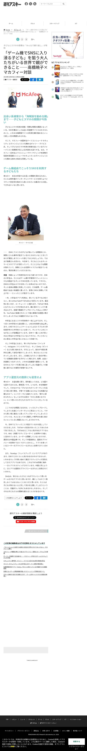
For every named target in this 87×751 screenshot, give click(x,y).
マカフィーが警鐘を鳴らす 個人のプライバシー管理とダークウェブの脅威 (26, 552)
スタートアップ (32, 23)
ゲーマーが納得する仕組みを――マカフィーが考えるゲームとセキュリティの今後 (26, 557)
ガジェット (17, 30)
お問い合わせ (46, 731)
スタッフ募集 (66, 731)
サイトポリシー (9, 731)
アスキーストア (76, 23)
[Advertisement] (43, 13)
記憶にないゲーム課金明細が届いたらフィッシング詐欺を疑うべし (24, 571)
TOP (7, 719)
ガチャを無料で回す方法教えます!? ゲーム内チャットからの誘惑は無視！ (25, 575)
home (8, 30)
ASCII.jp (34, 723)
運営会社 (36, 731)
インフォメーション (75, 719)
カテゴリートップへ (37, 531)
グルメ (11, 23)
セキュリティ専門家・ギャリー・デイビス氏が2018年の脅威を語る (24, 561)
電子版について (77, 731)
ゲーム (40, 719)
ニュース (22, 719)
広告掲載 (55, 731)
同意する (76, 742)
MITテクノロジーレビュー (49, 723)
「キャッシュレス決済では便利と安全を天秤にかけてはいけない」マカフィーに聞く (26, 547)
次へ (32, 39)
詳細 (12, 747)
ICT (54, 23)
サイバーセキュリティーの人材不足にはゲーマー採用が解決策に (23, 564)
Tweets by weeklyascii (32, 660)
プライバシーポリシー (23, 731)
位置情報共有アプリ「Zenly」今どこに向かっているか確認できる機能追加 (25, 567)
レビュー (14, 719)
